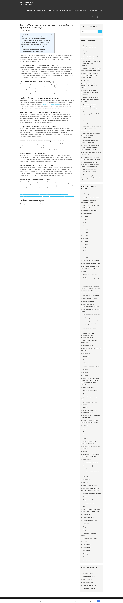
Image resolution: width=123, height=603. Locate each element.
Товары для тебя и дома (90, 538)
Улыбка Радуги (87, 544)
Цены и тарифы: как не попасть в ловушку (34, 38)
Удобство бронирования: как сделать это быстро (36, 40)
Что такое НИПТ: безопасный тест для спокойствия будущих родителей (90, 99)
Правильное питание (40, 10)
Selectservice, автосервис (90, 274)
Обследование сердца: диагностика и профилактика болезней (89, 85)
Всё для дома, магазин (89, 363)
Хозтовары (86, 554)
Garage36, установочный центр (91, 260)
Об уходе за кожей (65, 10)
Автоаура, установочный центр (91, 295)
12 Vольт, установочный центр (91, 194)
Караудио (85, 425)
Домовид (85, 407)
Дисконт (85, 394)
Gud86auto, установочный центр (92, 263)
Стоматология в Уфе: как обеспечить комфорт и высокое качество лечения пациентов (90, 164)
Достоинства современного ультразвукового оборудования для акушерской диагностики (91, 177)
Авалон (85, 283)
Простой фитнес (53, 10)
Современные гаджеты (79, 10)
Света (84, 506)
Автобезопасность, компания (91, 298)
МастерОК (86, 451)
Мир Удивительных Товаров (91, 462)
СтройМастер (86, 514)
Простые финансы (97, 17)
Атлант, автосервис (88, 345)
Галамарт (85, 369)
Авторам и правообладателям (91, 314)
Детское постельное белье (90, 390)
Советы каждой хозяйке (95, 10)
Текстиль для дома (88, 517)
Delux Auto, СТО (87, 213)
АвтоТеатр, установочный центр (92, 318)
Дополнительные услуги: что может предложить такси (37, 46)
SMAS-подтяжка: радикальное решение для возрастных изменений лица (90, 135)
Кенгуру (85, 428)
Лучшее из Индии (88, 432)
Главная (29, 10)
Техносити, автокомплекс (90, 520)
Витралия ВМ (86, 353)
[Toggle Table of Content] (51, 35)
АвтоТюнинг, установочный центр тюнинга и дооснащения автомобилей (89, 323)
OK (99, 601)
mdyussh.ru (26, 2)
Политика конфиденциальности (92, 493)
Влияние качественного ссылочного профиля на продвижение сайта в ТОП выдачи (91, 106)
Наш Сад (85, 482)
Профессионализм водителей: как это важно (34, 44)
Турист (85, 541)
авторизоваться (49, 204)
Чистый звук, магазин (89, 560)
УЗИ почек (86, 80)
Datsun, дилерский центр (90, 210)
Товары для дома (88, 523)
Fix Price (85, 216)
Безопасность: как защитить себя (31, 47)
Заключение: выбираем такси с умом (32, 51)
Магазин (85, 438)
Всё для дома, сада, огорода (91, 366)
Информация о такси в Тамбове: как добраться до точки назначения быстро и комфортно (47, 196)
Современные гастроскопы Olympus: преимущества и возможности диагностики (44, 194)
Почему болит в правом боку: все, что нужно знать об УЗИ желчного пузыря (90, 75)
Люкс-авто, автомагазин (89, 435)
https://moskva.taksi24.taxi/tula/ (51, 104)
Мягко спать (86, 479)
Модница (85, 476)
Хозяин (85, 557)
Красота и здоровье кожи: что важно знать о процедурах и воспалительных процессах (90, 147)
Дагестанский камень (89, 387)
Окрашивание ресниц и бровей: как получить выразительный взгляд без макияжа (91, 128)
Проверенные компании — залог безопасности (35, 36)
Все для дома (87, 360)
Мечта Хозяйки (87, 459)
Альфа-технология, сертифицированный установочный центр (87, 335)
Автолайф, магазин (88, 301)
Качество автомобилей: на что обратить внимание (36, 42)
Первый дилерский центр (90, 485)
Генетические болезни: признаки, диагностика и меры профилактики (89, 92)
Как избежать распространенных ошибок (33, 49)
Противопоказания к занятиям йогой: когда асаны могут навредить (90, 63)
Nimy (84, 271)
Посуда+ (85, 497)
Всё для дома (87, 356)
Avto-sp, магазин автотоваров (91, 197)
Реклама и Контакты (88, 503)
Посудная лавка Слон (89, 500)
